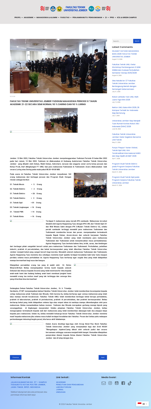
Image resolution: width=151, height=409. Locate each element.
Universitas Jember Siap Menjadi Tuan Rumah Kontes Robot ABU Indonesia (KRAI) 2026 (126, 123)
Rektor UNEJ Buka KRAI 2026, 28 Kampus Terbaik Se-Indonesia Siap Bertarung (125, 110)
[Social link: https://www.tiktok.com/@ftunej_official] (131, 383)
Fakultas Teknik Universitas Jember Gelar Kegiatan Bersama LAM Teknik (126, 137)
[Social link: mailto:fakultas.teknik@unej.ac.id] (104, 383)
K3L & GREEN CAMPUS (127, 17)
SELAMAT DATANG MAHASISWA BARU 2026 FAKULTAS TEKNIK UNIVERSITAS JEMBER (125, 54)
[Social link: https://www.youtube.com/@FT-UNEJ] (118, 383)
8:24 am (12, 96)
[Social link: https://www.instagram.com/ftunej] (111, 383)
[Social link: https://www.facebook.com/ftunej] (124, 383)
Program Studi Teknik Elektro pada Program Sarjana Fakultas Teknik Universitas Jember (126, 167)
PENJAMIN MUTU (80, 17)
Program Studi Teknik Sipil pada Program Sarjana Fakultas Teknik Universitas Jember (126, 180)
